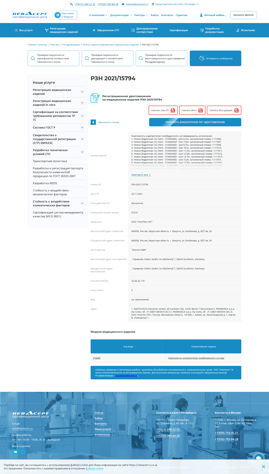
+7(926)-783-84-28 (107, 4)
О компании (102, 434)
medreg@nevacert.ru (137, 4)
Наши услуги (103, 429)
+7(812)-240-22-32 (84, 4)
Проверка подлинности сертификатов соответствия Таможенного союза (53, 58)
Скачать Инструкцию (221, 110)
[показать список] (82, 91)
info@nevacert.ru (22, 428)
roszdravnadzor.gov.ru (126, 375)
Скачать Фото (189, 110)
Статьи (99, 412)
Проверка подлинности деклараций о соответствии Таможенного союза (107, 58)
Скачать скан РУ (160, 110)
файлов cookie (94, 468)
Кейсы (99, 418)
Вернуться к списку (108, 122)
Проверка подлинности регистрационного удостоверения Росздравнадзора (165, 58)
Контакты (101, 423)
